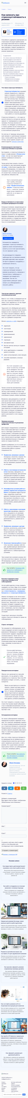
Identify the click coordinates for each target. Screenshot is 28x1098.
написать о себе (11, 321)
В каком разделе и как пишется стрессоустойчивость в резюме (12, 60)
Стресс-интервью (10, 77)
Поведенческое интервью (12, 79)
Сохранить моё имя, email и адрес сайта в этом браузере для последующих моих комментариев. (12, 844)
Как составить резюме (4, 1087)
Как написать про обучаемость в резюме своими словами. (16, 755)
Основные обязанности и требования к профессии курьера (16, 570)
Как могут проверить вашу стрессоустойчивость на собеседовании (13, 74)
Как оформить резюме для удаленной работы (14, 1054)
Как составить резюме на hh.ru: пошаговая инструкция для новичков (12, 1004)
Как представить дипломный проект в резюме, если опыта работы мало (14, 867)
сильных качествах (18, 141)
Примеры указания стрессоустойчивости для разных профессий (13, 71)
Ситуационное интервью (12, 80)
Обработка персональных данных (14, 1091)
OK (24, 1094)
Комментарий (6, 806)
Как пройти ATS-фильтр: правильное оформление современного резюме (12, 1037)
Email (4, 833)
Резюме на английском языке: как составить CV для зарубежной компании (13, 952)
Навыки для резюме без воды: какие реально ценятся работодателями (12, 922)
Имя (3, 826)
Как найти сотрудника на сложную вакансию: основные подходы (14, 887)
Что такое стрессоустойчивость (12, 58)
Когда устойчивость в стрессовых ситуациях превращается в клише (13, 64)
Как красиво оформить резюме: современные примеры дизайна (14, 968)
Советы (9, 793)
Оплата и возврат (15, 1085)
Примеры (4, 1083)
